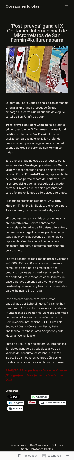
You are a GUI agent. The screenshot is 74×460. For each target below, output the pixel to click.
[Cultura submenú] (62, 445)
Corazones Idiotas (22, 6)
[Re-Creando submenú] (47, 445)
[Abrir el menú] (66, 6)
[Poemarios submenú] (25, 445)
